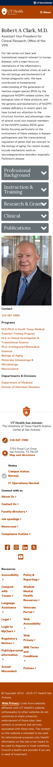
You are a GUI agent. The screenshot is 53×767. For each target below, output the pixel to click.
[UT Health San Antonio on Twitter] (34, 549)
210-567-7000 (19, 440)
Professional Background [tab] (17, 172)
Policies (28, 668)
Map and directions (22, 455)
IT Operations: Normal (23, 483)
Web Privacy (10, 703)
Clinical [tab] (12, 216)
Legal (5, 619)
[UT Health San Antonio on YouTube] (20, 558)
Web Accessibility (31, 621)
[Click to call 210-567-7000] (4, 440)
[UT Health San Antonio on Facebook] (7, 549)
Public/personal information (12, 653)
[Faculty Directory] (12, 12)
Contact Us (8, 504)
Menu (47, 12)
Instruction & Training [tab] (18, 189)
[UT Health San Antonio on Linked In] (25, 549)
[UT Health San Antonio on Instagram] (16, 549)
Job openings (10, 519)
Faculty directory (13, 512)
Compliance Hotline (14, 534)
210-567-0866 (10, 315)
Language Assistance (8, 605)
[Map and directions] (4, 453)
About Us (7, 497)
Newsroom (8, 527)
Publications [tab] (17, 228)
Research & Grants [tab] (24, 204)
